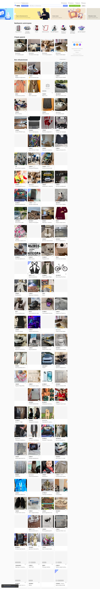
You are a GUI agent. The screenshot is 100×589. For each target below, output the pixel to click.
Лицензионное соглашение (77, 48)
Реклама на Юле (77, 50)
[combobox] (46, 6)
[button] (25, 52)
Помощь (77, 52)
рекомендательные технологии (77, 55)
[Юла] (17, 5)
